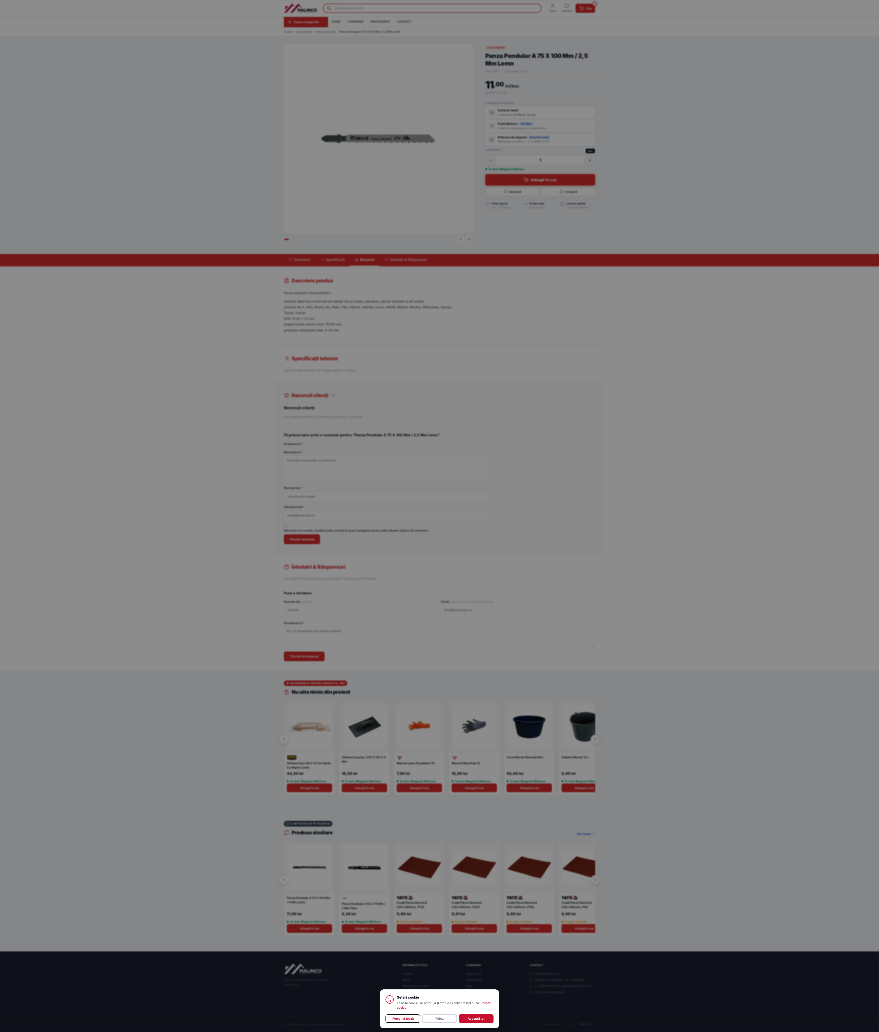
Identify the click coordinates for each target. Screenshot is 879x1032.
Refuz (439, 1018)
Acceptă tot (476, 1018)
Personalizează (403, 1018)
